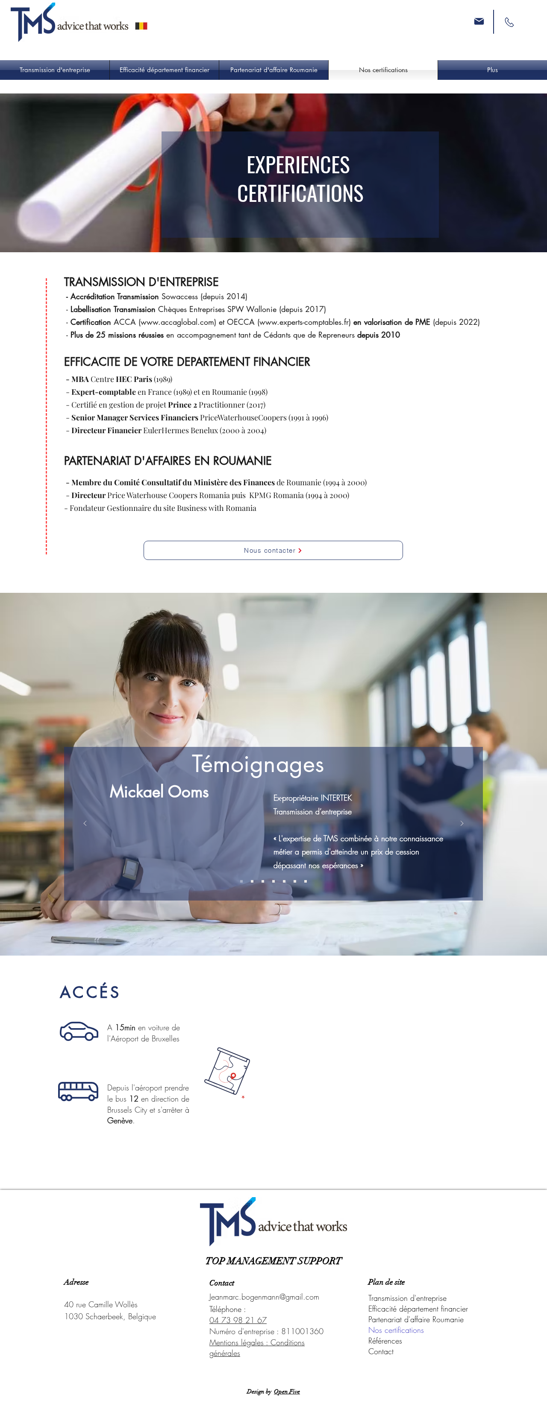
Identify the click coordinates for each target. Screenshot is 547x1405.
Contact (381, 1351)
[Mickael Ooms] (241, 881)
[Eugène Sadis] (305, 881)
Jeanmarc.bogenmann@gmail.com (264, 1296)
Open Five (287, 1391)
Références (385, 1340)
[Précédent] (85, 824)
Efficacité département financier (418, 1308)
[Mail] (479, 21)
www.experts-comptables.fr (304, 322)
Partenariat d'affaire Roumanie (416, 1319)
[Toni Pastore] (295, 881)
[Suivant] (462, 824)
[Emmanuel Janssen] (252, 881)
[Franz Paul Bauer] (273, 881)
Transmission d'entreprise (407, 1298)
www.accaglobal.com (177, 322)
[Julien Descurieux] (263, 881)
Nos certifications (396, 1330)
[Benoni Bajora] (284, 881)
